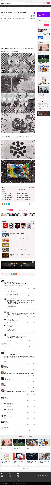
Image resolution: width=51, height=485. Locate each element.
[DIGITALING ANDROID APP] (38, 475)
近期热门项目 (7, 8)
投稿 (9, 480)
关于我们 (2, 475)
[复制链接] (9, 204)
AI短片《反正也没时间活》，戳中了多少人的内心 (43, 95)
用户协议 (18, 477)
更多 (49, 42)
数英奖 (49, 6)
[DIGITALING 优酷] (49, 475)
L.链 (5, 415)
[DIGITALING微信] (43, 475)
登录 (1, 0)
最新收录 (2, 8)
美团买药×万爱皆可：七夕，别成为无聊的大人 (43, 63)
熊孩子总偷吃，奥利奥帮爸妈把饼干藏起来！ (18, 233)
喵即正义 (5, 397)
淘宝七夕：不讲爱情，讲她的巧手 (43, 53)
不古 (5, 378)
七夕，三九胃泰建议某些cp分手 (43, 74)
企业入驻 (10, 475)
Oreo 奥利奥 (44, 19)
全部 (33, 221)
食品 (43, 106)
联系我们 (10, 476)
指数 (36, 6)
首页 (1, 6)
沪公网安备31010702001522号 (20, 483)
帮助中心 (18, 475)
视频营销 (40, 108)
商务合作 (10, 477)
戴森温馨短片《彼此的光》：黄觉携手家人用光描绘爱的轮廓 (20, 255)
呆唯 (7, 403)
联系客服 (18, 480)
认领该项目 (31, 187)
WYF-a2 (8, 319)
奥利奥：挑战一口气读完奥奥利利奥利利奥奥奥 (46, 34)
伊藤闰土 (5, 366)
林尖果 (5, 384)
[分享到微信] (31, 16)
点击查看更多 (25, 468)
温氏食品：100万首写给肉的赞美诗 (16, 243)
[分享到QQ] (34, 16)
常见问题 (40, 0)
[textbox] (34, 3)
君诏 (5, 372)
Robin (5, 280)
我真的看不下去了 (7, 427)
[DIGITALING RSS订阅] (47, 475)
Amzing (5, 421)
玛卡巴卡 (5, 343)
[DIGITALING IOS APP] (40, 475)
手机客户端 (2, 477)
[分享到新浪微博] (33, 16)
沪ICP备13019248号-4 (12, 483)
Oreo (46, 104)
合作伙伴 (2, 476)
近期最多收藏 (14, 8)
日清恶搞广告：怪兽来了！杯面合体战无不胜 (18, 249)
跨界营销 (47, 106)
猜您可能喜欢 (40, 101)
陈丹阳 (8, 312)
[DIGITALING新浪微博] (45, 475)
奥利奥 (40, 104)
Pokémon (40, 106)
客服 (42, 0)
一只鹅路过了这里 (9, 291)
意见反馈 (18, 476)
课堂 (42, 6)
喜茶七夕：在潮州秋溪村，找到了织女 (43, 84)
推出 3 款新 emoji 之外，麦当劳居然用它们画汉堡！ (19, 238)
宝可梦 (43, 104)
